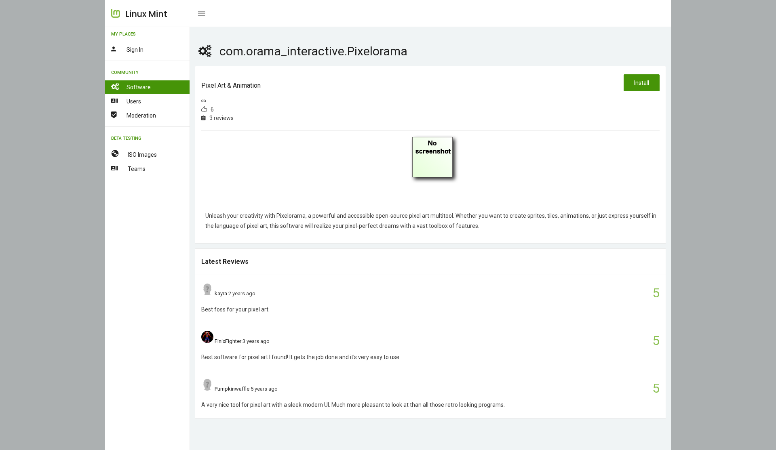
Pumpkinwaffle (232, 389)
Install (641, 83)
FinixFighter (228, 341)
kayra (221, 293)
